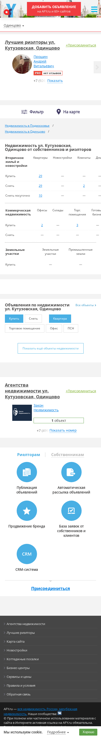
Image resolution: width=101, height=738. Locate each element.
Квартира (60, 318)
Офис (54, 328)
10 (40, 195)
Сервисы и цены (19, 676)
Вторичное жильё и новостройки (16, 162)
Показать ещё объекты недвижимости (51, 348)
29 (40, 176)
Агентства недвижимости (26, 624)
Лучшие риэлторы (21, 632)
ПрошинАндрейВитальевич (44, 61)
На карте (71, 111)
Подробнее (56, 732)
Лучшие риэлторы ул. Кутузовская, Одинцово (32, 45)
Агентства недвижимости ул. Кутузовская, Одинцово (32, 391)
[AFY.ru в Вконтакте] (60, 713)
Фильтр (37, 111)
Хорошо (88, 732)
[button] (97, 67)
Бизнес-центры (18, 668)
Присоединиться (50, 588)
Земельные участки (15, 251)
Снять (33, 318)
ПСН (71, 328)
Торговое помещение (24, 328)
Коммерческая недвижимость (18, 212)
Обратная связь (19, 694)
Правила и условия (21, 685)
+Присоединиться (81, 45)
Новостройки (17, 650)
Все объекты (85, 305)
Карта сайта (16, 641)
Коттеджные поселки (23, 659)
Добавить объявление (54, 8)
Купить (14, 318)
